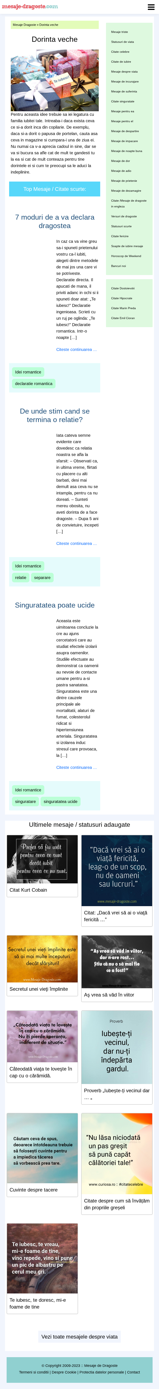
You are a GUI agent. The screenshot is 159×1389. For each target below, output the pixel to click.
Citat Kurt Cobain (28, 890)
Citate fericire (120, 236)
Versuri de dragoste (124, 216)
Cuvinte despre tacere (34, 1190)
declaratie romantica (33, 383)
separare (42, 577)
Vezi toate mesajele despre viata (79, 1337)
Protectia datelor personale (102, 1372)
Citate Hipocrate (121, 298)
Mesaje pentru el (122, 121)
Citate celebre (120, 51)
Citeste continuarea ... (76, 349)
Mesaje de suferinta (124, 91)
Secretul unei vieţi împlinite (39, 989)
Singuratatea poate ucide (55, 605)
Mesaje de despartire (125, 131)
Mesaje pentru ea (122, 111)
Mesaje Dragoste (24, 24)
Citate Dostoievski (123, 288)
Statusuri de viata (122, 41)
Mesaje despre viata (124, 71)
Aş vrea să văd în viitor (109, 995)
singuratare (25, 801)
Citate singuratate (122, 101)
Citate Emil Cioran (123, 318)
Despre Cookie (64, 1372)
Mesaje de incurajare (125, 81)
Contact (133, 1372)
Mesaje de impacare (124, 141)
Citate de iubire (121, 61)
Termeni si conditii (34, 1372)
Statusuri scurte (121, 226)
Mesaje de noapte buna (126, 151)
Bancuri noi (118, 266)
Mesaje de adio (121, 170)
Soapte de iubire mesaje (127, 246)
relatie (20, 577)
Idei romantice (28, 372)
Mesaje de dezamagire (126, 190)
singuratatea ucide (60, 801)
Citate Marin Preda (123, 308)
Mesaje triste (119, 31)
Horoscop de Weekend (126, 256)
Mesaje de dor (120, 161)
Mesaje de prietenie (124, 180)
